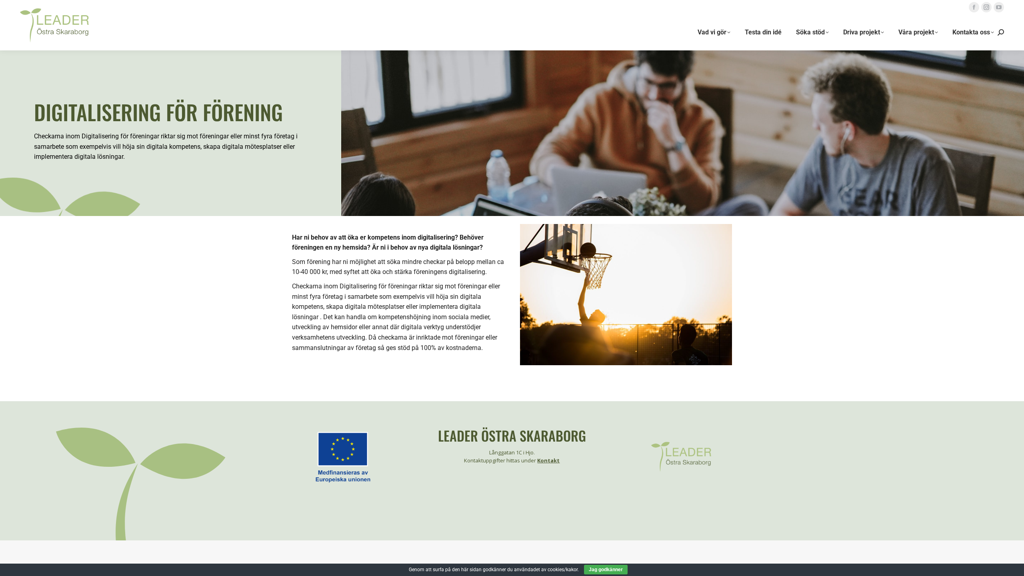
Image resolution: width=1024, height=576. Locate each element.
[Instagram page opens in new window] (986, 7)
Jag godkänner (606, 569)
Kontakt (548, 460)
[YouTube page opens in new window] (999, 7)
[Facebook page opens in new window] (974, 7)
